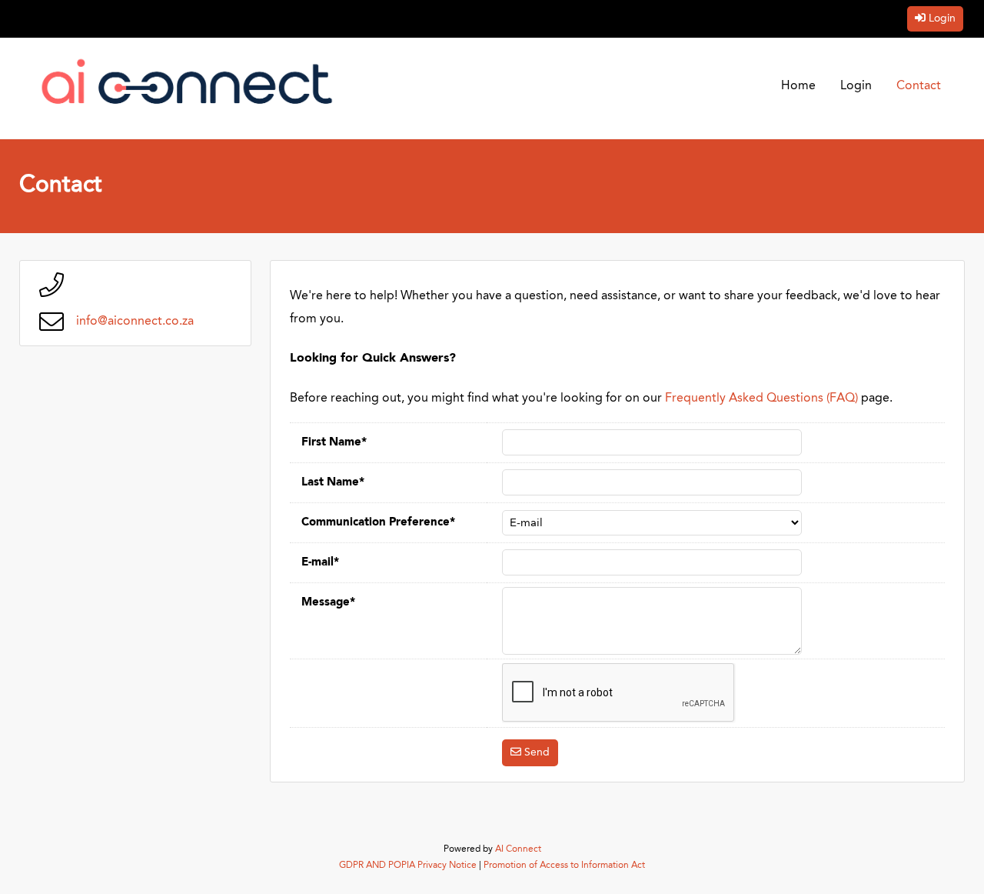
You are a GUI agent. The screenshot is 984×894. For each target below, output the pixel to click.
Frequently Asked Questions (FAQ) (761, 398)
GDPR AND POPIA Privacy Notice (408, 865)
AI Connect (518, 849)
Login (942, 18)
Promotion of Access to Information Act (564, 865)
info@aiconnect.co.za (135, 321)
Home (798, 86)
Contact (918, 86)
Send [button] (537, 752)
